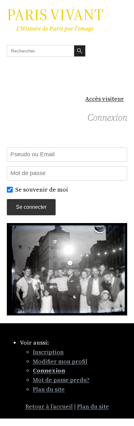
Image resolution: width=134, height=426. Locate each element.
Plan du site (49, 389)
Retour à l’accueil (49, 406)
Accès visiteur (104, 99)
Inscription (48, 352)
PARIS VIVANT (55, 14)
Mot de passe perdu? (61, 380)
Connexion (107, 117)
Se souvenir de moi (41, 189)
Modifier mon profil (60, 361)
